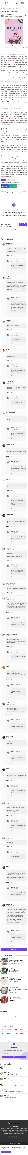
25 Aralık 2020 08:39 (10, 584)
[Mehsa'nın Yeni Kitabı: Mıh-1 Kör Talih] (4, 990)
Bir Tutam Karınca (10, 412)
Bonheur (8, 866)
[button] (22, 3)
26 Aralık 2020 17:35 (14, 720)
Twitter (11, 186)
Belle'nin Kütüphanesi (11, 634)
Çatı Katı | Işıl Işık (14, 970)
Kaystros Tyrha (9, 904)
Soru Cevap (9, 8)
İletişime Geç (21, 1143)
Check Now (12, 1148)
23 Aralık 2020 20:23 (14, 261)
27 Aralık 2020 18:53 (10, 803)
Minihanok (8, 598)
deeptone (8, 802)
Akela (7, 768)
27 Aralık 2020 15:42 (10, 770)
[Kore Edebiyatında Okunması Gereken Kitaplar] (4, 961)
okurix (7, 349)
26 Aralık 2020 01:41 (10, 635)
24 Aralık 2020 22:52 (10, 549)
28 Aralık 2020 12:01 (14, 821)
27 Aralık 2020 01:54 (10, 737)
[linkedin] (14, 1137)
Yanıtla (7, 255)
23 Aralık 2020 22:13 (10, 383)
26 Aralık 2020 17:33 (10, 704)
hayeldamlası (9, 276)
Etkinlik (9, 180)
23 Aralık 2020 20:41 (10, 278)
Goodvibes (8, 702)
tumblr (8, 1037)
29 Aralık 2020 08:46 (14, 888)
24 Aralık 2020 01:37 (10, 414)
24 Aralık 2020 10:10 (14, 462)
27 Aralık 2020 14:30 (14, 753)
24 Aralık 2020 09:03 (14, 366)
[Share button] (19, 186)
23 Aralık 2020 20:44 (14, 299)
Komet (7, 666)
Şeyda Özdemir (10, 243)
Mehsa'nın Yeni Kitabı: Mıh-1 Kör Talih (18, 990)
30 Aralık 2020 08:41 (14, 932)
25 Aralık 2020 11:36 (10, 599)
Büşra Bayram (9, 736)
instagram (8, 1029)
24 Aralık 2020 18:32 (14, 532)
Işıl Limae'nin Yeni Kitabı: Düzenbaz (16, 999)
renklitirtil (8, 320)
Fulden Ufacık (9, 381)
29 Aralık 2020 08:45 (14, 852)
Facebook (5, 186)
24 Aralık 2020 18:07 (10, 516)
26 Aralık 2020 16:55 (10, 667)
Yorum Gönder (14, 949)
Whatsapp (15, 186)
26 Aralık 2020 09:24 (14, 618)
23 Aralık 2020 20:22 (10, 244)
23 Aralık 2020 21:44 (10, 351)
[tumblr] (19, 1137)
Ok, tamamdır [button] (6, 1152)
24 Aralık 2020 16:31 (14, 496)
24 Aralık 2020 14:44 (10, 481)
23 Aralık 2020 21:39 (14, 335)
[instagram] (9, 1137)
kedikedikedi (9, 548)
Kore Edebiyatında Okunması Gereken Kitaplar (17, 961)
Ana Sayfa (3, 8)
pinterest (22, 1033)
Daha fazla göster (22, 224)
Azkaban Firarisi (10, 444)
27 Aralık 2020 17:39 (14, 786)
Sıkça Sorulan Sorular (6, 182)
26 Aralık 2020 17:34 (14, 686)
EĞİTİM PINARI (9, 514)
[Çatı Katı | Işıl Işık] (4, 971)
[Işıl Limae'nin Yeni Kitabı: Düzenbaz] (4, 1000)
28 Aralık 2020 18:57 (10, 838)
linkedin (8, 1033)
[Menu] (2, 2)
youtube (22, 1029)
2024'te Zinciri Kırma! (15, 979)
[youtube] (12, 1137)
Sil (11, 255)
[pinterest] (17, 1137)
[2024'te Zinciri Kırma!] (4, 981)
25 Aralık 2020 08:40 (14, 566)
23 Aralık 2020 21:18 (10, 321)
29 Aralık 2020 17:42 (10, 905)
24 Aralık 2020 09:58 (10, 446)
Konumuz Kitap (13, 209)
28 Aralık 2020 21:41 (10, 867)
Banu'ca (8, 479)
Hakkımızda (13, 1143)
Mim (14, 180)
